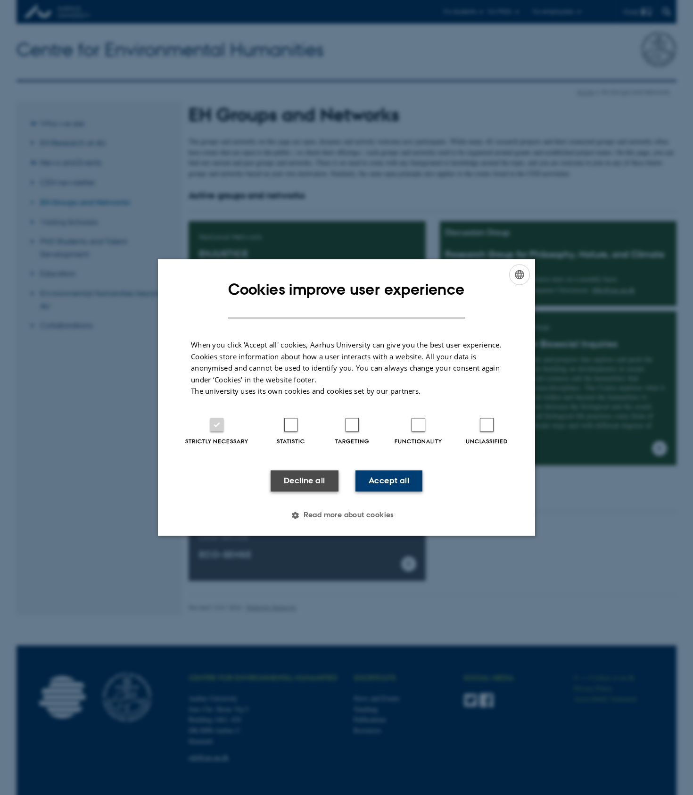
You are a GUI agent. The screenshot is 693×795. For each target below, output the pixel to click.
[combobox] (519, 274)
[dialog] (346, 397)
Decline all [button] (304, 480)
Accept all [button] (389, 480)
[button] (346, 515)
